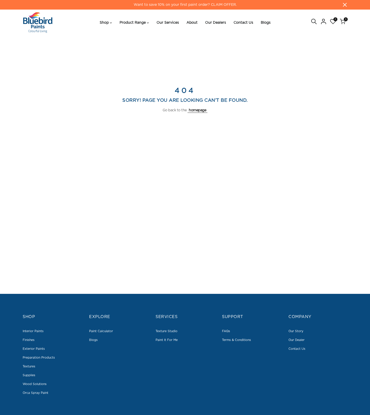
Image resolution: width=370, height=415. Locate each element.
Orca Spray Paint (35, 392)
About (192, 22)
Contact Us (243, 22)
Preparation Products (39, 357)
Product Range (133, 22)
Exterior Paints (34, 348)
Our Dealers (215, 22)
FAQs (226, 331)
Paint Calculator (101, 331)
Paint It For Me (167, 339)
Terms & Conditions (236, 339)
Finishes (28, 339)
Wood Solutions (35, 384)
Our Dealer (296, 339)
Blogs (266, 22)
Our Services (168, 22)
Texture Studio (166, 331)
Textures (29, 366)
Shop (104, 22)
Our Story (295, 331)
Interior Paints (33, 331)
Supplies (29, 375)
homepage (197, 110)
